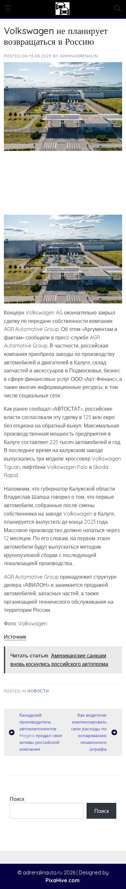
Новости (38, 691)
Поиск (17, 799)
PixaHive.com (62, 880)
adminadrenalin (79, 55)
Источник (15, 636)
